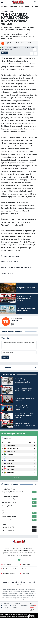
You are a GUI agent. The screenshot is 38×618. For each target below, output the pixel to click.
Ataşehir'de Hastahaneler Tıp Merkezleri (16, 267)
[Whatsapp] (19, 559)
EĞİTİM (19, 584)
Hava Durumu (7, 564)
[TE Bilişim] (6, 321)
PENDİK (11, 11)
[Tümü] (35, 367)
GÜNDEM (4, 6)
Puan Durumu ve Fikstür (9, 569)
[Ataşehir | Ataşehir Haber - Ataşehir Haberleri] (18, 2)
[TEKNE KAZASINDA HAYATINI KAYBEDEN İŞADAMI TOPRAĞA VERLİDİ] (19, 48)
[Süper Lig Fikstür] (35, 484)
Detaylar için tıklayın (19, 478)
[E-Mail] (12, 324)
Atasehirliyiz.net (7, 273)
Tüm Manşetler (26, 569)
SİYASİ (21, 6)
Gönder (5, 357)
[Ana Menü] (2, 2)
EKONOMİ (13, 6)
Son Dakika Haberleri (9, 573)
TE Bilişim (14, 320)
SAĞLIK (16, 609)
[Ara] (35, 2)
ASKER (25, 609)
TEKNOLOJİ (31, 582)
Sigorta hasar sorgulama (10, 256)
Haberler (4, 11)
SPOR (27, 6)
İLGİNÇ (15, 607)
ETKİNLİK (6, 609)
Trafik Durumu (26, 564)
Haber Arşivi (25, 573)
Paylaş (5, 52)
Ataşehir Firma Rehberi (9, 262)
